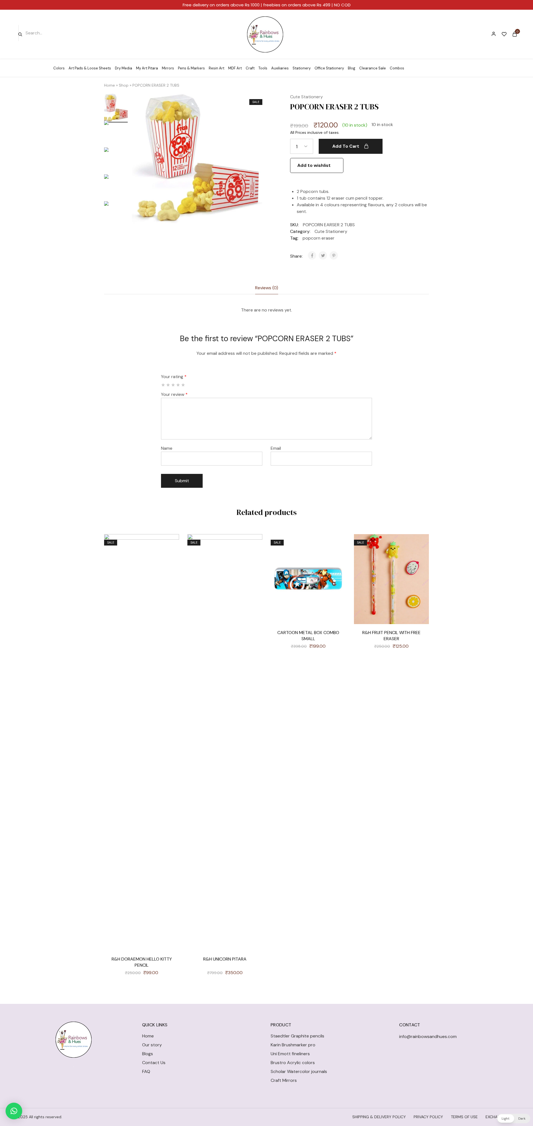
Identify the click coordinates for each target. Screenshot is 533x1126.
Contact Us (153, 1062)
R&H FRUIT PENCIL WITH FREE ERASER (391, 635)
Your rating (174, 376)
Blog (351, 68)
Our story (152, 1045)
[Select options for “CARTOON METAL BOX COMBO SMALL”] (337, 559)
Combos (397, 68)
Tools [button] (262, 68)
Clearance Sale (372, 68)
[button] (14, 1111)
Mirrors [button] (168, 68)
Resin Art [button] (216, 68)
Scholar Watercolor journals (299, 1071)
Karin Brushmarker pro (293, 1045)
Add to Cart (345, 146)
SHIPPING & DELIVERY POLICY (379, 1116)
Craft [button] (250, 68)
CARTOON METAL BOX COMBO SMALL (308, 635)
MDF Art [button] (235, 68)
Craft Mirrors (284, 1080)
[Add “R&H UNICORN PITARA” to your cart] (254, 559)
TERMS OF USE (464, 1116)
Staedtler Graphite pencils (297, 1036)
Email (276, 448)
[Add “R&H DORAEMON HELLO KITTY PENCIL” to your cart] (170, 559)
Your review (174, 394)
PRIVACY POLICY (428, 1116)
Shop (124, 85)
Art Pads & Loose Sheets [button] (90, 68)
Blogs (147, 1054)
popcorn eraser (319, 238)
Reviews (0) (266, 288)
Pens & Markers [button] (191, 68)
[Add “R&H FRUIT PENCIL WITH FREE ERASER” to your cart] (420, 559)
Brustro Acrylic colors (293, 1062)
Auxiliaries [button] (280, 68)
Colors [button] (59, 68)
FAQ (146, 1071)
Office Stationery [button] (329, 68)
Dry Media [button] (123, 68)
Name (166, 448)
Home (109, 85)
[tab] (267, 288)
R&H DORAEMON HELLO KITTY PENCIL (142, 962)
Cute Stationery (306, 97)
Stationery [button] (302, 68)
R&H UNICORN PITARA (225, 959)
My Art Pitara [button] (147, 68)
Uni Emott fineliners (290, 1054)
